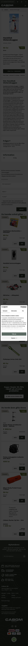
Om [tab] (23, 310)
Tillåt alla (14, 334)
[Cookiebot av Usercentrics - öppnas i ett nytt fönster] (20, 307)
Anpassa (13, 338)
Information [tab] (14, 310)
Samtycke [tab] (5, 310)
